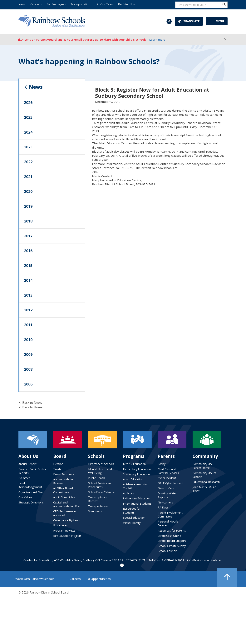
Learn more (157, 39)
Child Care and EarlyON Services (168, 471)
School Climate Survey (172, 546)
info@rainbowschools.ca (204, 560)
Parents (166, 456)
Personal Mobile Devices (168, 523)
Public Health (96, 478)
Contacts (36, 4)
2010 (28, 339)
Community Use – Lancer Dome (204, 466)
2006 (28, 384)
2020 (28, 191)
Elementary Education (137, 469)
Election (58, 464)
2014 (28, 280)
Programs (133, 456)
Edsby (161, 464)
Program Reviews (64, 530)
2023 (28, 147)
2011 (28, 324)
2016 (28, 250)
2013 (28, 295)
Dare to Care (166, 488)
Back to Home (32, 407)
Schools (96, 456)
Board (59, 456)
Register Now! (127, 4)
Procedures (60, 525)
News (22, 4)
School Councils (167, 551)
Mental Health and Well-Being (100, 471)
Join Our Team (104, 4)
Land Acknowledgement (30, 485)
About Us (28, 456)
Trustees (59, 469)
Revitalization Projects (67, 536)
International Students (137, 503)
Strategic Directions (31, 502)
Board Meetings (63, 474)
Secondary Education (136, 474)
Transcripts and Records (98, 499)
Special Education (134, 517)
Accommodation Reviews (63, 481)
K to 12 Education (134, 464)
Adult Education (133, 479)
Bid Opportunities (98, 579)
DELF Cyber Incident (171, 483)
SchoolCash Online (169, 536)
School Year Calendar (101, 492)
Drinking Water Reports (167, 495)
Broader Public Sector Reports (32, 471)
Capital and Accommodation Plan (67, 504)
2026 (28, 102)
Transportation (80, 4)
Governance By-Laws (66, 520)
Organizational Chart (31, 492)
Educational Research (206, 482)
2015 (28, 265)
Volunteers (95, 511)
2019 (28, 206)
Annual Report (27, 464)
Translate (191, 21)
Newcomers (165, 502)
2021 (28, 176)
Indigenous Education (136, 498)
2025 (28, 117)
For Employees (56, 4)
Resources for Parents (172, 530)
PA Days (163, 507)
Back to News (32, 402)
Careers (75, 579)
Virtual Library (131, 523)
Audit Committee (64, 497)
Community (205, 456)
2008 (28, 369)
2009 (28, 354)
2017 (28, 235)
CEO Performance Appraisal (64, 513)
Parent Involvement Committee (170, 514)
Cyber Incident (167, 478)
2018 (28, 221)
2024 (28, 132)
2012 (28, 310)
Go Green (24, 478)
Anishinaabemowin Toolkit (135, 486)
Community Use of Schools (204, 475)
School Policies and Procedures (100, 485)
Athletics (128, 493)
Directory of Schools (101, 464)
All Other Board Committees (63, 490)
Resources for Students (131, 510)
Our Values (25, 497)
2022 (28, 161)
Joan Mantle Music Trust (204, 489)
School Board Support (172, 541)
